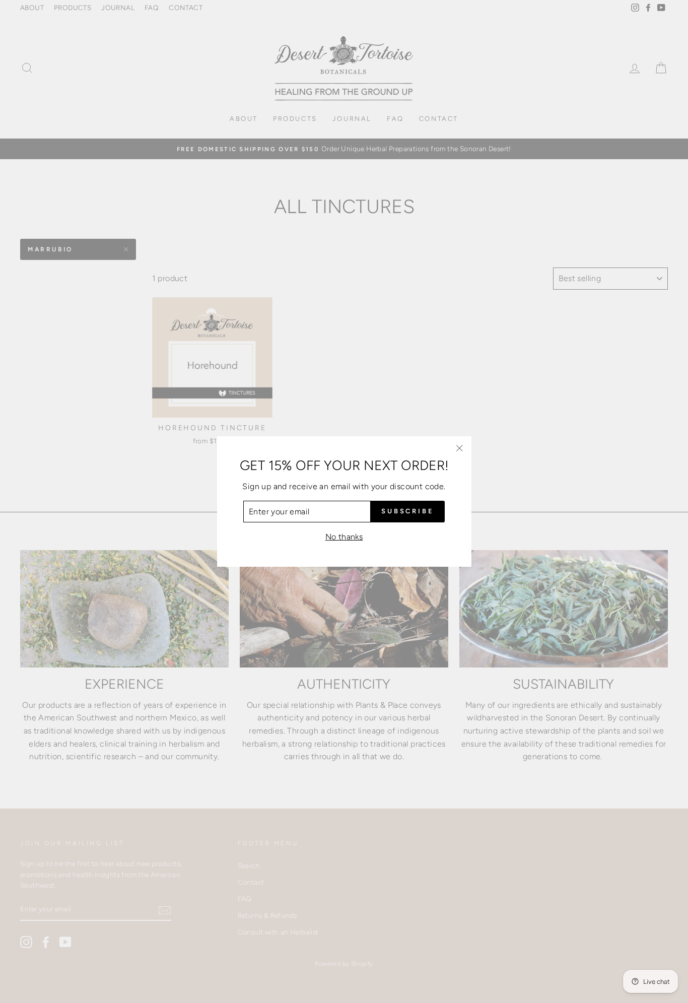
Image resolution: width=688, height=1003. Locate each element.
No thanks (344, 537)
